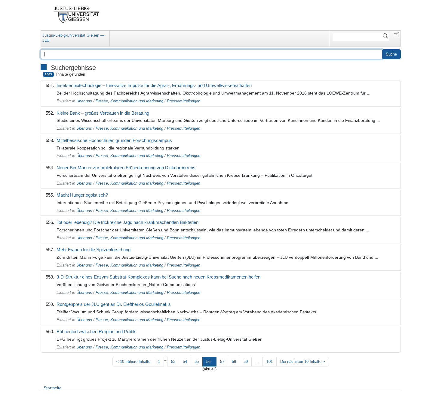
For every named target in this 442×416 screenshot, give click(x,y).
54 (185, 361)
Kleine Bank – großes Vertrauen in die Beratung (103, 113)
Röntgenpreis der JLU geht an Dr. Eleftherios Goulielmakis (114, 304)
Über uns (84, 101)
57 (222, 361)
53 (173, 361)
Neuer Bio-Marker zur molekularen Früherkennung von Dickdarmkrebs (126, 167)
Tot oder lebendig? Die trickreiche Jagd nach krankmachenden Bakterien (127, 222)
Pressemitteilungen (183, 101)
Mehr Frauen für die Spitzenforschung (93, 249)
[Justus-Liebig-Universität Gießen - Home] (76, 15)
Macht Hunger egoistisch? (82, 194)
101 (269, 361)
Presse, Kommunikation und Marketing (129, 101)
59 (246, 361)
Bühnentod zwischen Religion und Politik (96, 331)
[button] (396, 34)
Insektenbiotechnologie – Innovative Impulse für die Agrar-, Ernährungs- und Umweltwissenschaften (154, 85)
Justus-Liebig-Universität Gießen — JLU (73, 38)
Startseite (53, 387)
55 (197, 361)
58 (234, 361)
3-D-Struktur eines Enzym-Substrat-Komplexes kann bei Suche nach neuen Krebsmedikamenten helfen (158, 276)
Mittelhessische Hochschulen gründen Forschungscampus (114, 140)
